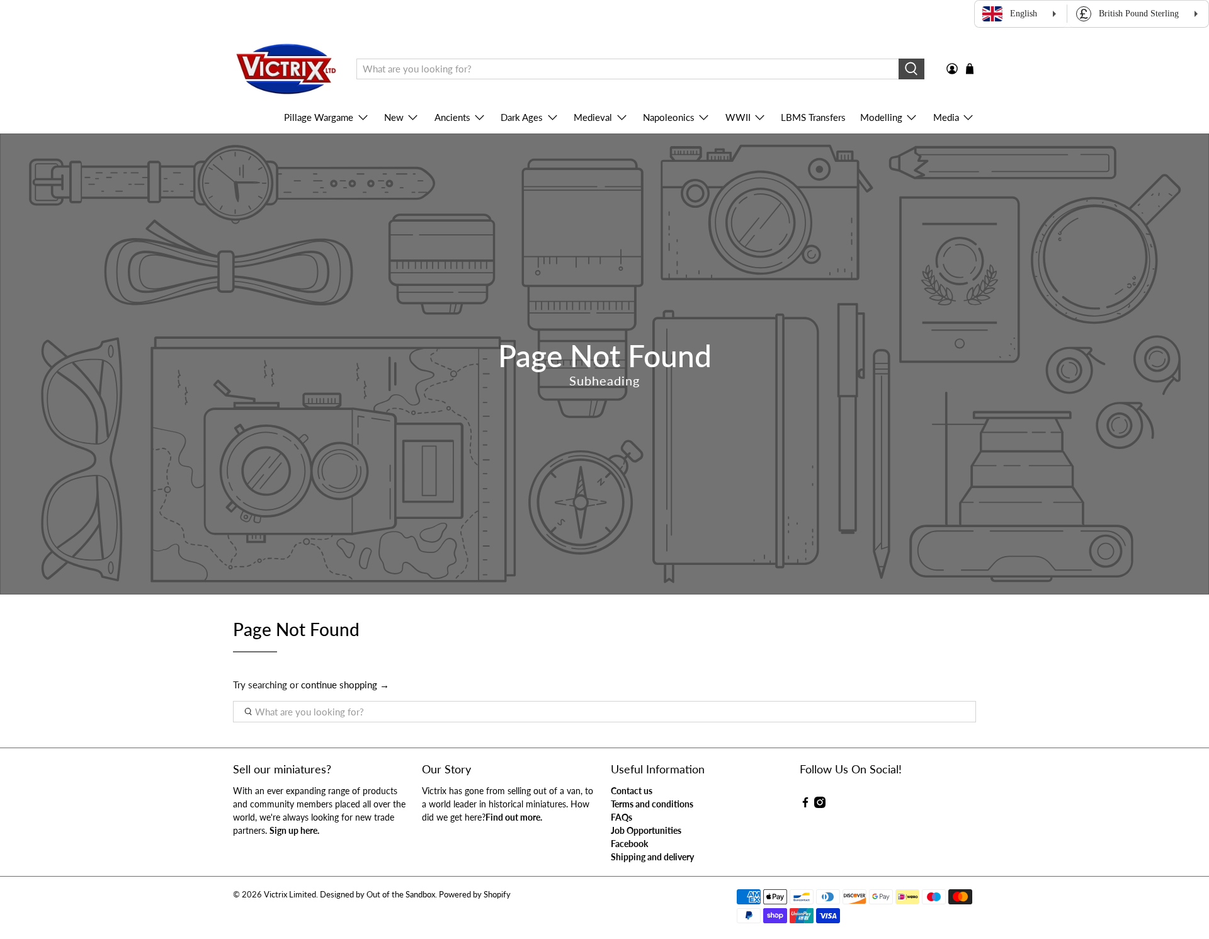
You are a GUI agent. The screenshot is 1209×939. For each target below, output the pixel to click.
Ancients (452, 117)
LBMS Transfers (813, 117)
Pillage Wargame (318, 117)
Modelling (881, 117)
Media (946, 117)
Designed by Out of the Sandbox (377, 894)
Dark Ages (522, 117)
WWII (738, 117)
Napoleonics (669, 117)
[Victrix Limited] (286, 69)
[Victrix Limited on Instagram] (820, 804)
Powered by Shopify (475, 894)
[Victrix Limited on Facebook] (805, 804)
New (394, 117)
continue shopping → (345, 684)
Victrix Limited (290, 894)
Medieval (593, 117)
